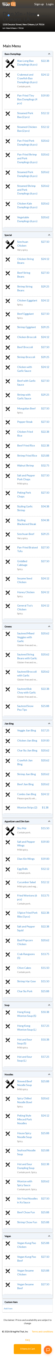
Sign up (39, 4)
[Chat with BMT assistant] (48, 1350)
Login (50, 4)
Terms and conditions (42, 1331)
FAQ (27, 1339)
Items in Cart (27, 1348)
